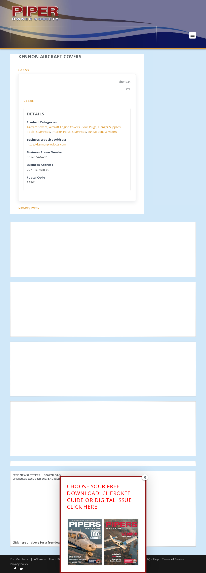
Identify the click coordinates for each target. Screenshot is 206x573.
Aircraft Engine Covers (64, 127)
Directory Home (28, 207)
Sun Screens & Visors (102, 132)
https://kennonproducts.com (46, 144)
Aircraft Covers (37, 127)
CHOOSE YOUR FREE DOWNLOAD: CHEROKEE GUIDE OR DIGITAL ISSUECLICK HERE (99, 496)
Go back (23, 70)
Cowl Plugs (89, 127)
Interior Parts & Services (69, 132)
